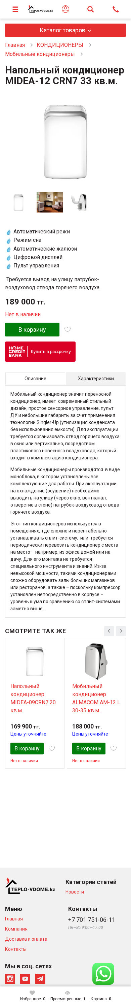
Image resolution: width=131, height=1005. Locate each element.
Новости (75, 892)
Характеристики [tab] (96, 378)
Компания (16, 929)
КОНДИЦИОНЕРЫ (60, 45)
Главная (15, 45)
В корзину (32, 329)
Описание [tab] (35, 378)
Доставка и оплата (26, 939)
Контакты (16, 949)
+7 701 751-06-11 (91, 919)
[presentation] (109, 631)
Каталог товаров (62, 30)
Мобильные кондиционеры (40, 54)
